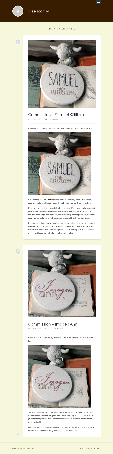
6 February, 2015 (35, 119)
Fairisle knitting (47, 200)
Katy (47, 119)
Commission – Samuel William (56, 114)
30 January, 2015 (35, 329)
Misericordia (38, 11)
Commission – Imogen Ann (52, 324)
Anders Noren (90, 448)
